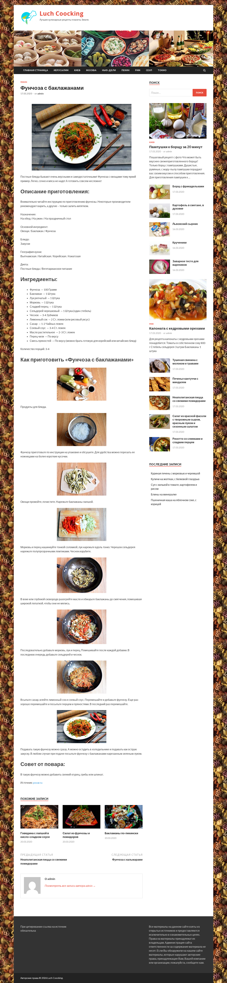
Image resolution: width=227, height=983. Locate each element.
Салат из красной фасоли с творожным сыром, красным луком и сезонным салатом (189, 421)
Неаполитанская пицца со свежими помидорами (189, 399)
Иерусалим (61, 70)
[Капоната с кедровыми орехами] (178, 320)
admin (40, 93)
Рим (137, 70)
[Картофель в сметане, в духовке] (159, 216)
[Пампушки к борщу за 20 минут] (178, 139)
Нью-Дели (109, 70)
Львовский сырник (185, 223)
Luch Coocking (61, 13)
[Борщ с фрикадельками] (159, 198)
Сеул (149, 70)
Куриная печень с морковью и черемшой (175, 473)
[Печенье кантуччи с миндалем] (159, 390)
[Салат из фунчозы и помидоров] (82, 829)
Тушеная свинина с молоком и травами (185, 361)
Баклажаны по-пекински (121, 833)
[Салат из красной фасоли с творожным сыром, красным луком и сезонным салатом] (159, 427)
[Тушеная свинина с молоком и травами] (159, 371)
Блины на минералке (164, 494)
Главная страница (35, 70)
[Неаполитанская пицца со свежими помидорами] (159, 409)
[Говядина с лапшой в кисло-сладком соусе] (39, 829)
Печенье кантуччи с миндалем (185, 380)
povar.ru (37, 782)
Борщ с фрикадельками (188, 186)
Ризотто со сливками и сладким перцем (187, 440)
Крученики (179, 242)
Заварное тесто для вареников (185, 263)
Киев (77, 70)
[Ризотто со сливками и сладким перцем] (159, 450)
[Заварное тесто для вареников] (159, 272)
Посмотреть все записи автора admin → (70, 885)
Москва (91, 70)
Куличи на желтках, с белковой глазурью (175, 479)
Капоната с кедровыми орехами (177, 328)
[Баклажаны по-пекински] (124, 829)
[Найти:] (178, 92)
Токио (162, 70)
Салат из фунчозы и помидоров (76, 835)
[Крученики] (159, 254)
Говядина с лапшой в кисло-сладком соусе (35, 835)
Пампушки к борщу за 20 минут (175, 147)
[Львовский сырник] (159, 235)
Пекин (125, 70)
